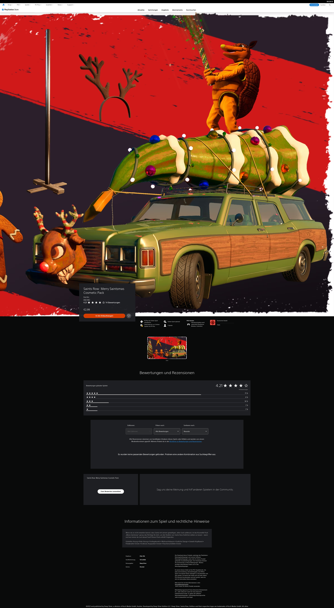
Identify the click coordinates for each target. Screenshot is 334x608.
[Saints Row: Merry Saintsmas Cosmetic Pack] (167, 348)
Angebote (165, 10)
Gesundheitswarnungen (181, 584)
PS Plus (37, 5)
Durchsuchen (191, 10)
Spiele (27, 5)
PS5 (18, 5)
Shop (9, 5)
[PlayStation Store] (10, 9)
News (60, 5)
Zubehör (49, 5)
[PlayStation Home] (3, 5)
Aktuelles (141, 10)
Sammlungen (153, 10)
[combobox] (139, 431)
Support (70, 5)
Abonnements (177, 10)
